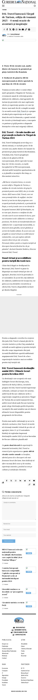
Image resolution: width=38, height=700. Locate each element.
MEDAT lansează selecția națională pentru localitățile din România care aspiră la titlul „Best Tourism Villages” (12, 554)
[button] (3, 5)
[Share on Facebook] (7, 29)
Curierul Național (14, 34)
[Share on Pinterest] (13, 29)
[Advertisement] (19, 315)
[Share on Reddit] (25, 480)
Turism (4, 9)
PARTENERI (25, 664)
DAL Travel (21, 111)
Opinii (28, 593)
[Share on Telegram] (29, 480)
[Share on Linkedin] (19, 29)
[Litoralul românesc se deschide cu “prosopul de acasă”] (31, 591)
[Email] (22, 29)
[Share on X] (10, 29)
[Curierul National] (19, 2)
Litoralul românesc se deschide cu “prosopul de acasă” (12, 592)
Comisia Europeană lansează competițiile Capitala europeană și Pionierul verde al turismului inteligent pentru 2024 (11, 574)
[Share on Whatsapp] (16, 29)
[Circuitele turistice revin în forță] (31, 604)
